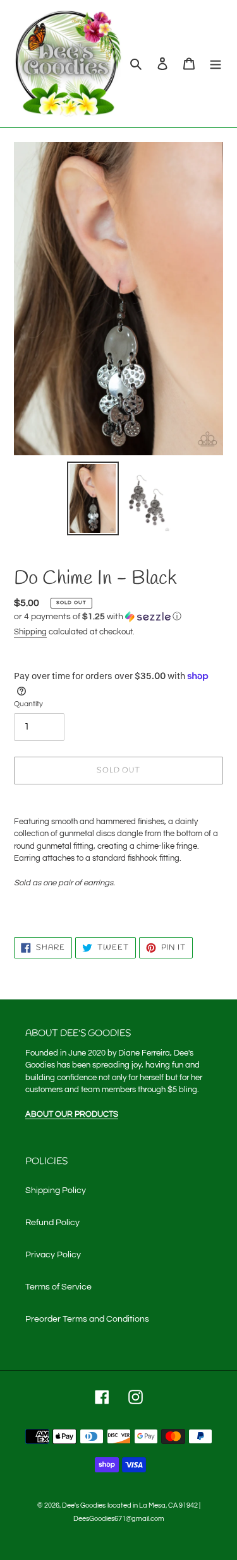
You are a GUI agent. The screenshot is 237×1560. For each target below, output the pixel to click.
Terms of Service (58, 1287)
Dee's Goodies (84, 1505)
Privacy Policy (53, 1254)
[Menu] (215, 64)
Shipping (30, 631)
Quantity (28, 704)
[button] (97, 616)
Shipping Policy (55, 1190)
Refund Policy (52, 1222)
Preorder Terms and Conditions (87, 1319)
